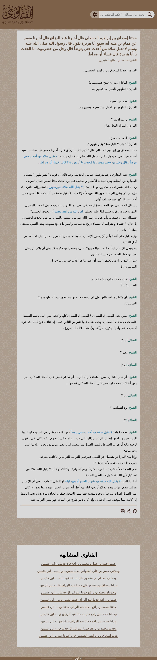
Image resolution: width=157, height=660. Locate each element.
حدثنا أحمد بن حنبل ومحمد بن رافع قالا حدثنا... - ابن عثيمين (78, 563)
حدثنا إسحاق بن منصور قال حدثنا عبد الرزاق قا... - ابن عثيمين (78, 585)
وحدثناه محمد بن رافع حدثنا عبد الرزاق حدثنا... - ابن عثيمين (78, 592)
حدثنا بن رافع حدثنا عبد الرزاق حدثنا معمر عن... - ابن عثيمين (78, 599)
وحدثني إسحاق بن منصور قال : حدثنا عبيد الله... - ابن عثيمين (78, 578)
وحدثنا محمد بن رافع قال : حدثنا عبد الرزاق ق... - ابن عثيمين (78, 614)
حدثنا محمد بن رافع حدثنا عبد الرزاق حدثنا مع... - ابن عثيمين (79, 607)
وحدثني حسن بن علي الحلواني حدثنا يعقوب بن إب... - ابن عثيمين (78, 571)
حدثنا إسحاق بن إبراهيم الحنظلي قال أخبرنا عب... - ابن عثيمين (78, 635)
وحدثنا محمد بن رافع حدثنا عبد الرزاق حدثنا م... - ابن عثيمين (79, 628)
